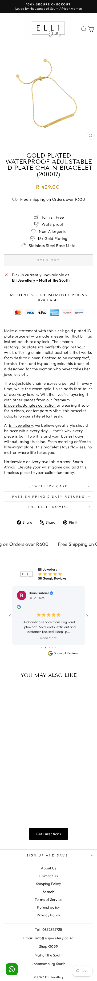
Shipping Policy (48, 865)
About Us (48, 849)
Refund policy (48, 888)
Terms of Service (48, 880)
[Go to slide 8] (52, 628)
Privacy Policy (48, 896)
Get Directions (48, 815)
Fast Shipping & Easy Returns (48, 496)
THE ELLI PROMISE (48, 507)
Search (48, 873)
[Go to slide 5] (41, 628)
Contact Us (48, 857)
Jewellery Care (48, 486)
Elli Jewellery (21, 425)
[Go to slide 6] (44, 628)
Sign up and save (47, 836)
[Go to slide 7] (48, 629)
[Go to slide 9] (55, 628)
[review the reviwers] (19, 607)
